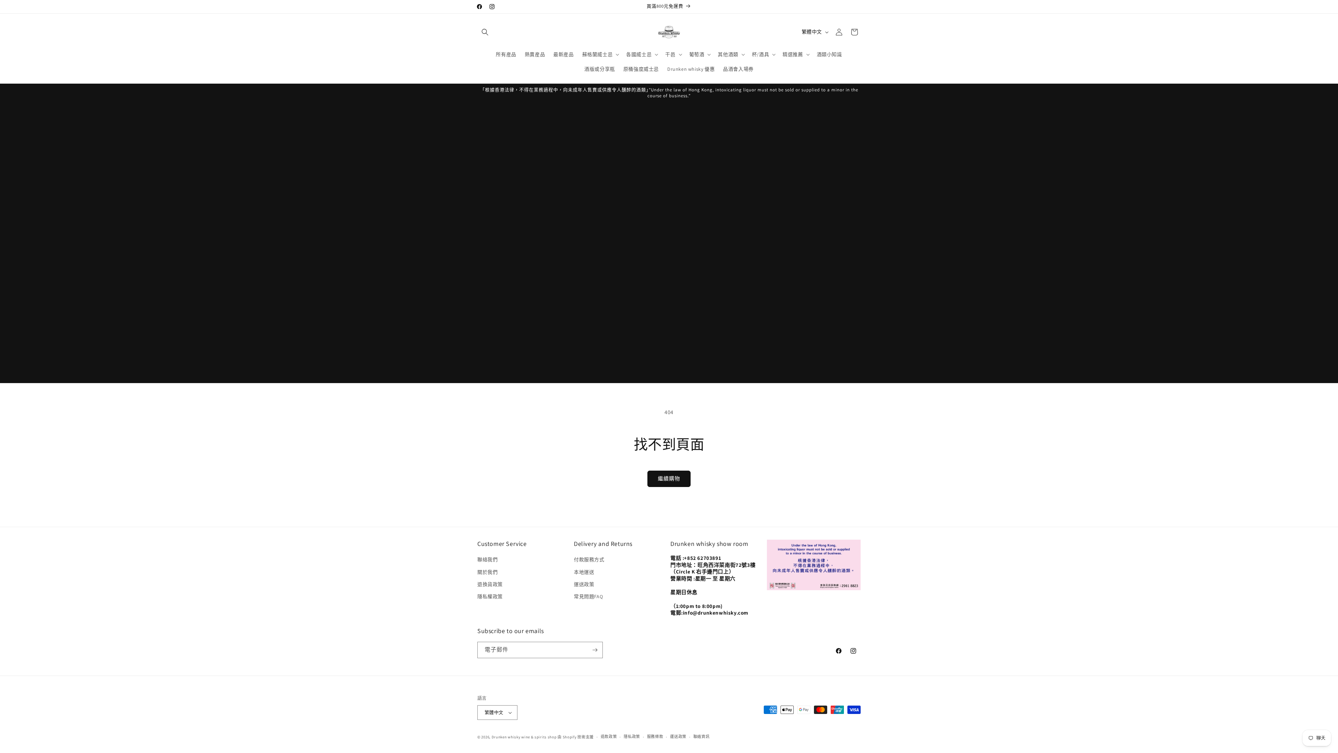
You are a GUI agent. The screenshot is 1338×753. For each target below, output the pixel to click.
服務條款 (655, 736)
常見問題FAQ (588, 596)
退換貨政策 (490, 584)
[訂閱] (594, 650)
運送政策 (584, 584)
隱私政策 (632, 736)
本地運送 (584, 572)
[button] (485, 32)
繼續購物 (669, 478)
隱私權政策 (490, 596)
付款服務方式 (589, 559)
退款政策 (609, 736)
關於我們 (487, 572)
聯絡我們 (487, 559)
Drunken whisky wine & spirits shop (524, 737)
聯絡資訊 (701, 736)
